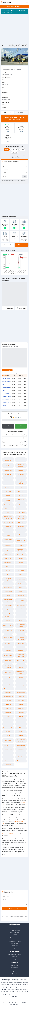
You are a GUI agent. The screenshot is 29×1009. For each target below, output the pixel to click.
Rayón (21, 620)
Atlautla (21, 487)
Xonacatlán (21, 753)
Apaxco (8, 478)
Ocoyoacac (8, 609)
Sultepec (8, 677)
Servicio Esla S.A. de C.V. (7, 399)
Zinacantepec (8, 761)
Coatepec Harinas (8, 522)
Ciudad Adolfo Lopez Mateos (8, 517)
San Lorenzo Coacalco (8, 644)
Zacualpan (21, 757)
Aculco (8, 465)
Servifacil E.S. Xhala (6, 381)
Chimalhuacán (21, 512)
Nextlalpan (21, 600)
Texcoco (8, 716)
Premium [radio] (16, 370)
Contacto (14, 934)
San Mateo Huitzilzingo (21, 655)
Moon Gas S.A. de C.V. (7, 387)
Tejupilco (8, 681)
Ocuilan (21, 609)
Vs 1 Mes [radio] (22, 149)
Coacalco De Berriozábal (21, 517)
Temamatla (21, 681)
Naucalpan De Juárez (8, 600)
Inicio (3, 10)
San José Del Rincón (8, 637)
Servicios (17, 45)
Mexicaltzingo (8, 591)
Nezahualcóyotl (8, 605)
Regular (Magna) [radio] (7, 370)
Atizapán (8, 483)
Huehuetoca (8, 545)
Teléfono (22, 112)
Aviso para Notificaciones (14, 928)
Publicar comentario (14, 908)
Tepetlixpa (8, 704)
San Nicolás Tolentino (8, 661)
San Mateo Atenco (8, 655)
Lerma (21, 574)
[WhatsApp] (16, 974)
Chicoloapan (8, 509)
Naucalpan (21, 595)
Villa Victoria (21, 749)
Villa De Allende (8, 745)
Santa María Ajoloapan (8, 666)
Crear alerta (22, 245)
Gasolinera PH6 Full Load (8, 402)
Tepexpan (20, 704)
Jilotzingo (8, 566)
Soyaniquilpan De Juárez (20, 672)
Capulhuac (21, 495)
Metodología (14, 965)
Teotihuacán (8, 700)
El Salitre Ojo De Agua (8, 540)
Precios (11, 45)
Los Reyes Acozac (20, 579)
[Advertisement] (14, 29)
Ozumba (21, 616)
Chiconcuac (8, 512)
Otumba (21, 613)
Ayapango (20, 491)
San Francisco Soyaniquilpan (8, 631)
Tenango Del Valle (8, 696)
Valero (3, 390)
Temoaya (21, 689)
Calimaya (8, 495)
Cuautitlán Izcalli (8, 530)
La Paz (8, 574)
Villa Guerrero (8, 749)
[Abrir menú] (27, 2)
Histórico (24, 45)
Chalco (8, 500)
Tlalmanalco (8, 724)
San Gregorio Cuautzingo (21, 631)
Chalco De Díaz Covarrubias (21, 500)
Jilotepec (21, 562)
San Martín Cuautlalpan (8, 649)
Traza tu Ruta (14, 945)
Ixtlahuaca (8, 558)
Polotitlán (8, 620)
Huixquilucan (8, 550)
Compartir (8, 245)
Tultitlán (21, 735)
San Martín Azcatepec (21, 644)
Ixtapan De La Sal (20, 554)
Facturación (8, 112)
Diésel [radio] (23, 370)
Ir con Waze (22, 308)
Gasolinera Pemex (6, 396)
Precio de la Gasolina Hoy (14, 954)
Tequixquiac (21, 708)
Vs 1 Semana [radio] (14, 149)
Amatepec (8, 474)
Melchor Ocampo (8, 587)
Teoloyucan (21, 696)
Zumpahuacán (21, 761)
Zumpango (8, 764)
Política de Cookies (14, 932)
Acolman (21, 460)
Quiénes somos (14, 967)
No (7, 240)
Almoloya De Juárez (8, 470)
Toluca (21, 728)
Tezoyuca (20, 716)
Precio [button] (14, 373)
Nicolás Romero (21, 605)
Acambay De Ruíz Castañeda (8, 459)
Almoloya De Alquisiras (21, 465)
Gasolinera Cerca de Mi (15, 941)
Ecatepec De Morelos (8, 534)
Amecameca (21, 474)
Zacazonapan (8, 757)
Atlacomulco (8, 487)
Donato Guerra (21, 530)
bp (3, 384)
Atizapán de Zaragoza (21, 482)
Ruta (25, 378)
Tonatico (21, 731)
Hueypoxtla (21, 545)
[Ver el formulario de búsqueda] (24, 2)
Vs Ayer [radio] (6, 149)
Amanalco (20, 470)
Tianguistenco (8, 720)
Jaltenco (21, 558)
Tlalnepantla (21, 724)
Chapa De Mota (8, 505)
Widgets (14, 948)
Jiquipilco (20, 566)
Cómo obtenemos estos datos (14, 182)
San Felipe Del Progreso (21, 625)
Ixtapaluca (8, 554)
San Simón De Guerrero (21, 661)
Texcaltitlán (8, 712)
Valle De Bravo (8, 740)
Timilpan (21, 720)
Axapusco (8, 491)
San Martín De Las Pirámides (21, 649)
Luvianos (8, 584)
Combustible (5, 164)
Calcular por (5, 169)
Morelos (8, 595)
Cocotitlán (21, 522)
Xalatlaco (8, 753)
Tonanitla (8, 731)
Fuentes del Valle (20, 540)
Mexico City (21, 591)
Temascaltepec (8, 689)
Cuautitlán (18, 10)
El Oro (21, 535)
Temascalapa (8, 685)
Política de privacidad (14, 930)
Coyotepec (8, 526)
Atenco (21, 478)
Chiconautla (21, 509)
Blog (14, 959)
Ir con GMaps (9, 308)
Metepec (21, 587)
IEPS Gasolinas (14, 943)
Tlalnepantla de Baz (8, 728)
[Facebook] (12, 974)
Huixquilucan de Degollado (21, 550)
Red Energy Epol (6, 378)
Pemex (4, 405)
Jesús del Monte (8, 562)
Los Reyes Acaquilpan (8, 579)
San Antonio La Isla (8, 625)
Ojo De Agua (8, 613)
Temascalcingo (21, 685)
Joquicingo (21, 570)
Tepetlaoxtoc (21, 700)
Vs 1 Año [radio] (14, 152)
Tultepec (8, 735)
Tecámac (21, 677)
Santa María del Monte (21, 666)
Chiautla (21, 505)
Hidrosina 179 (5, 393)
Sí (3, 240)
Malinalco (20, 584)
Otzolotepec (8, 616)
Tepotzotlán (8, 708)
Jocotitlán (8, 570)
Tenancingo (8, 692)
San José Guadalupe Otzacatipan (21, 637)
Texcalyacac (21, 712)
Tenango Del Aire (20, 692)
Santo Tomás (8, 672)
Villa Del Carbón (21, 745)
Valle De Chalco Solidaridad (21, 740)
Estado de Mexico (10, 10)
